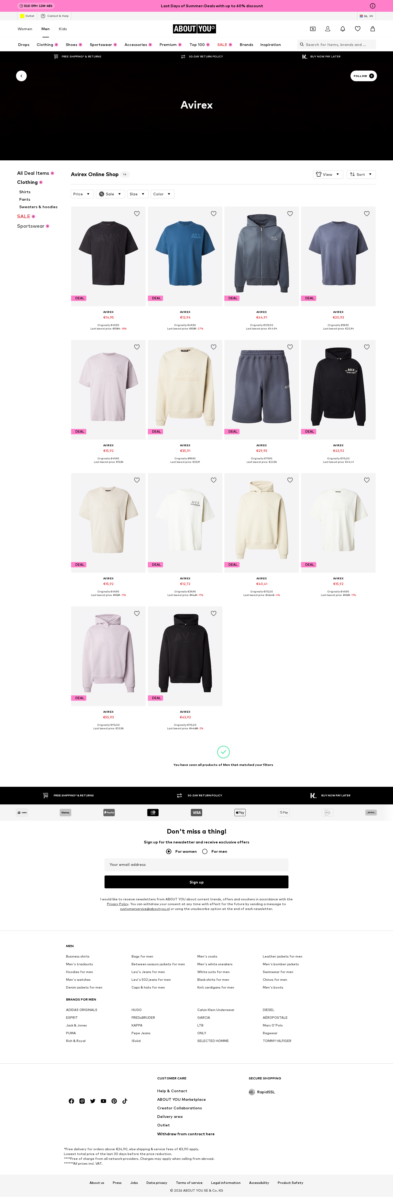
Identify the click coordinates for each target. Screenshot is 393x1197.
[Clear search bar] (372, 44)
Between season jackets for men (158, 964)
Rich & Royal (76, 1041)
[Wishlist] (358, 29)
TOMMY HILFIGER (277, 1041)
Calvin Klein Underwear (215, 1010)
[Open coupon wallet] (313, 29)
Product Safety (290, 1183)
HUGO (137, 1010)
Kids (63, 28)
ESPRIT (72, 1018)
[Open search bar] (300, 44)
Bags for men (142, 957)
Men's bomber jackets (281, 964)
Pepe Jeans (141, 1033)
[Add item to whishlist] (137, 214)
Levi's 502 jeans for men (151, 980)
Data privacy (157, 1183)
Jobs (134, 1183)
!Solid (136, 1041)
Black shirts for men (213, 980)
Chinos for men (275, 980)
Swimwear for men (278, 972)
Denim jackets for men (84, 988)
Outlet (29, 15)
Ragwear (270, 1033)
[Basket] (372, 29)
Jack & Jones (76, 1026)
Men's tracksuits (79, 964)
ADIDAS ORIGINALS (81, 1010)
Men (45, 28)
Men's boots (273, 988)
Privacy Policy (117, 904)
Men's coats (207, 957)
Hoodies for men (79, 972)
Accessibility (259, 1183)
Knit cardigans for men (215, 988)
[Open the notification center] (343, 28)
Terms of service (189, 1183)
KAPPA (137, 1026)
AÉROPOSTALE (275, 1018)
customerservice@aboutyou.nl (145, 909)
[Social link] (71, 1101)
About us (97, 1183)
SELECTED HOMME (213, 1041)
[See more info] (108, 333)
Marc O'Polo (273, 1026)
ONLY (201, 1033)
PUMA (71, 1033)
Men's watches (78, 980)
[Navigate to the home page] (95, 1081)
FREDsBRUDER (143, 1018)
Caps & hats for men (148, 988)
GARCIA (203, 1018)
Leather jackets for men (282, 957)
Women (25, 28)
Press (117, 1183)
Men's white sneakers (215, 964)
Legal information (226, 1183)
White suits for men (213, 972)
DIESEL (268, 1010)
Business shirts (78, 957)
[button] (328, 174)
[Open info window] (372, 6)
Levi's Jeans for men (148, 972)
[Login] (328, 29)
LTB (200, 1026)
